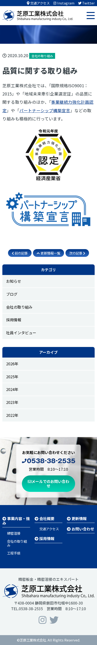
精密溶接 (13, 533)
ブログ (11, 294)
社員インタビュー (21, 332)
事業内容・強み (16, 521)
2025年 (12, 376)
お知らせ (13, 281)
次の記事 (76, 253)
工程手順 (13, 552)
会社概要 (46, 518)
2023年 (12, 402)
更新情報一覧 (50, 253)
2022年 (12, 415)
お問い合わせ (82, 529)
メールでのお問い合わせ (50, 483)
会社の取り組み (19, 307)
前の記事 (21, 253)
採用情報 (13, 319)
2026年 (12, 363)
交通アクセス (49, 528)
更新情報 (79, 518)
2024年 (12, 389)
